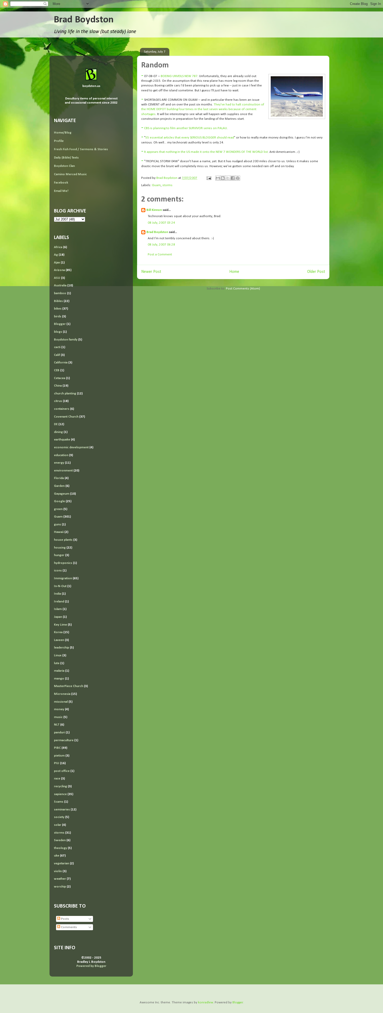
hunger (59, 555)
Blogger (60, 324)
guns (57, 524)
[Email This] (217, 178)
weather (60, 878)
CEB (56, 370)
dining (58, 432)
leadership (61, 647)
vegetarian (61, 863)
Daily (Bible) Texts (66, 157)
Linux (57, 655)
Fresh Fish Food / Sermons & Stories (81, 149)
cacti (57, 347)
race (57, 778)
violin (58, 871)
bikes (57, 308)
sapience (60, 794)
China (58, 385)
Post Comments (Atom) (243, 288)
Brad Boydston (84, 20)
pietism (59, 755)
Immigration (63, 578)
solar (57, 825)
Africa (58, 247)
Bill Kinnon (154, 210)
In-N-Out (60, 586)
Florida (59, 478)
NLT (56, 724)
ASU (57, 278)
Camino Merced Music (70, 174)
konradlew (205, 1002)
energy (59, 462)
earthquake (62, 439)
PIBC (57, 748)
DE (56, 424)
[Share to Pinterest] (237, 178)
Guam (156, 185)
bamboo (60, 293)
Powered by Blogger (91, 966)
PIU (56, 763)
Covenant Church (66, 416)
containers (61, 409)
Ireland (59, 601)
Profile (59, 141)
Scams (58, 801)
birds (57, 316)
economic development (71, 447)
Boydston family (65, 339)
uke (56, 855)
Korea (58, 632)
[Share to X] (227, 178)
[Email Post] (208, 178)
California (60, 362)
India (57, 593)
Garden (59, 486)
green (58, 509)
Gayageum (61, 493)
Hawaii (59, 532)
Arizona (59, 270)
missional (61, 701)
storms (167, 185)
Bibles (58, 301)
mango (59, 678)
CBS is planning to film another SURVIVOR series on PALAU (185, 128)
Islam (58, 609)
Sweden (60, 840)
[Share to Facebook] (232, 178)
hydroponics (63, 563)
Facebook (61, 182)
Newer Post (151, 272)
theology (60, 848)
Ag (56, 254)
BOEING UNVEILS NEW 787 (179, 76)
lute (56, 663)
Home (234, 272)
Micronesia (62, 694)
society (59, 817)
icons (58, 570)
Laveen (59, 640)
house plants (63, 540)
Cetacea (59, 378)
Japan (58, 617)
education (61, 455)
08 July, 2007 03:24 (161, 222)
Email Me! (61, 191)
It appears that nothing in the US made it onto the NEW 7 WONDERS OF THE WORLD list (206, 152)
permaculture (63, 740)
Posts (64, 919)
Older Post (316, 272)
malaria (59, 670)
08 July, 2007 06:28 (161, 244)
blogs (58, 332)
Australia (60, 285)
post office (62, 771)
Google (59, 501)
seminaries (62, 809)
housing (60, 547)
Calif (57, 355)
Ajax (57, 262)
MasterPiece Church (68, 686)
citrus (58, 401)
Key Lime (60, 624)
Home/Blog (62, 132)
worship (60, 886)
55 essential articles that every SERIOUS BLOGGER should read (189, 137)
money (59, 709)
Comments (68, 927)
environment (63, 470)
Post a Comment (160, 254)
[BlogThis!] (222, 178)
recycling (60, 786)
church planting (65, 393)
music (58, 717)
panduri (59, 732)
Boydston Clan (64, 166)
